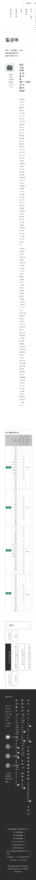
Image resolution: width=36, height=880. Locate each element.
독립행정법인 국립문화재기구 (18, 829)
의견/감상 (10, 857)
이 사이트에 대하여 (22, 857)
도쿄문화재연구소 (18, 845)
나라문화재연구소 (18, 848)
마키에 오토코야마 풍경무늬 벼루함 (15, 467)
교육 (21, 10)
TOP (6, 50)
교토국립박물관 (18, 832)
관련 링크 (13, 860)
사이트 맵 (22, 860)
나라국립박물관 (18, 835)
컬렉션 (26, 11)
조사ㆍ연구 (31, 13)
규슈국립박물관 (18, 838)
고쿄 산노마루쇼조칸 (18, 842)
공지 (28, 814)
